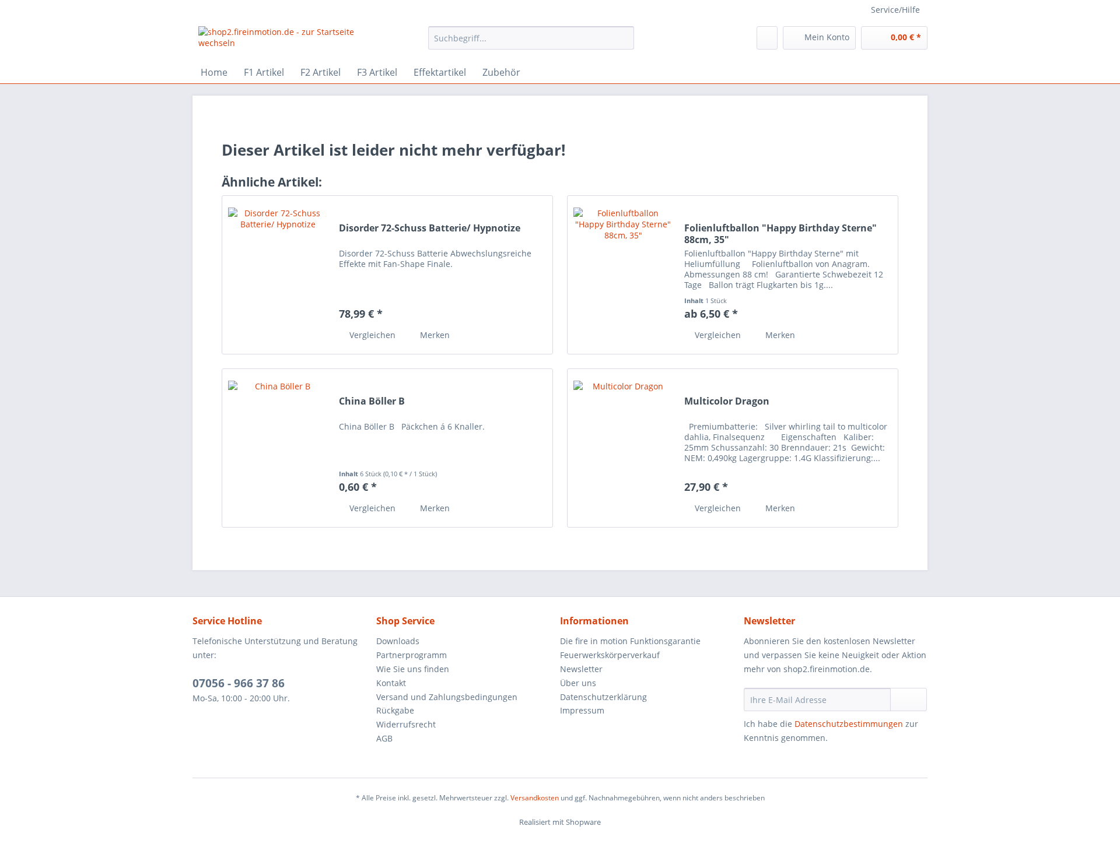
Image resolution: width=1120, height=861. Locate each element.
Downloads (397, 640)
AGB (384, 738)
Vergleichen (371, 334)
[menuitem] (531, 43)
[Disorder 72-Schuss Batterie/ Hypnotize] (277, 275)
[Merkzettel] (767, 38)
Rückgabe (395, 710)
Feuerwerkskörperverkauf (610, 654)
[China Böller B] (277, 448)
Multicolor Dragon (726, 401)
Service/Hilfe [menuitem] (895, 9)
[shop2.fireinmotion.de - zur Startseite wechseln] (286, 40)
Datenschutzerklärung (603, 696)
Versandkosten (534, 798)
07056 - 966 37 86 (238, 683)
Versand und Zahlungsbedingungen (446, 696)
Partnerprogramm (411, 654)
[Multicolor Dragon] (623, 448)
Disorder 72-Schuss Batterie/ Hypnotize (429, 228)
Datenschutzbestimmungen (848, 723)
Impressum (582, 710)
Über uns (578, 682)
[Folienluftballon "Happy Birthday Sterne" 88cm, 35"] (623, 275)
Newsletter (581, 668)
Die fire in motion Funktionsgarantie (630, 640)
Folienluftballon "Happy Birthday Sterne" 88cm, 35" (780, 233)
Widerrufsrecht (406, 724)
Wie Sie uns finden (412, 668)
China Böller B (372, 401)
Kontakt (391, 682)
